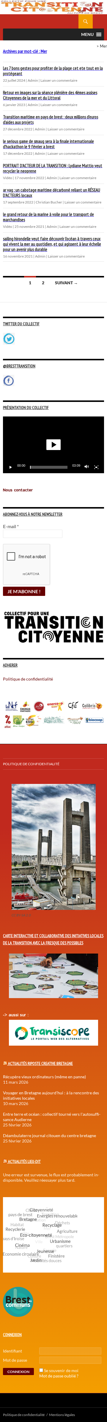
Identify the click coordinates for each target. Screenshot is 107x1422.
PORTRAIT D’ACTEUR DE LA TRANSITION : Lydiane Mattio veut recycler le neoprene (52, 168)
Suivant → (66, 282)
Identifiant (12, 1350)
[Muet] (87, 467)
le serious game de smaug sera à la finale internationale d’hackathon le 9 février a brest (48, 143)
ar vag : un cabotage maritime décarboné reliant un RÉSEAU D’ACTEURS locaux (51, 192)
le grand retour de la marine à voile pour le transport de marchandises (48, 217)
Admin (33, 80)
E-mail (11, 526)
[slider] (48, 467)
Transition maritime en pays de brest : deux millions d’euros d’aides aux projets (50, 119)
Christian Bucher (49, 202)
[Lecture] (11, 467)
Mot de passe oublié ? (58, 1375)
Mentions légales (62, 1414)
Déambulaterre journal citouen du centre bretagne (49, 1135)
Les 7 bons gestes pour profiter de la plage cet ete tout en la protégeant (53, 70)
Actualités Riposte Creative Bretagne (40, 1063)
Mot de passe (15, 1360)
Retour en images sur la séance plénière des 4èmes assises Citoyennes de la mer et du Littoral (50, 95)
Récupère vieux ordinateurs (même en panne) (44, 1076)
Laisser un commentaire (58, 80)
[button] (53, 444)
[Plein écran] (96, 467)
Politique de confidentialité (85, 7)
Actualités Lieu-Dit (24, 1161)
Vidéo (7, 178)
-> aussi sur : (16, 1015)
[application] (53, 444)
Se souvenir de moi (61, 1370)
